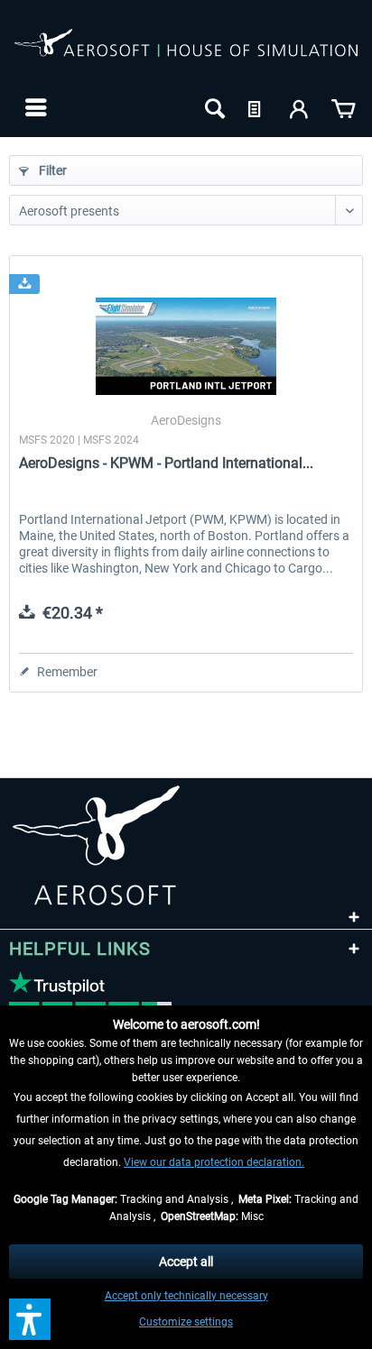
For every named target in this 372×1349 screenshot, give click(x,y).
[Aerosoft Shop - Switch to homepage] (186, 52)
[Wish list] (256, 107)
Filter (51, 170)
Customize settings (186, 1322)
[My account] (300, 107)
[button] (30, 1319)
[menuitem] (34, 107)
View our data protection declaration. (214, 1162)
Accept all (186, 1261)
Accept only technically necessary (186, 1295)
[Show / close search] (213, 107)
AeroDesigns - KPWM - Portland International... (166, 463)
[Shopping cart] (343, 107)
